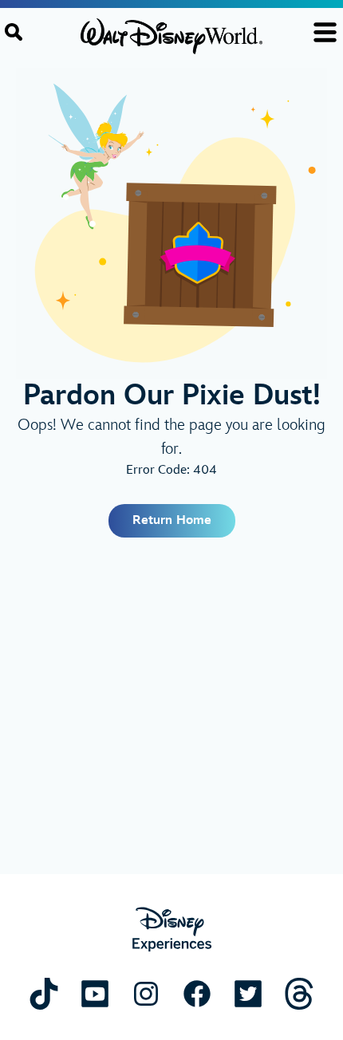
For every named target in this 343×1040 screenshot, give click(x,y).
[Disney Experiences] (172, 929)
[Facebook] (197, 993)
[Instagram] (146, 993)
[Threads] (299, 993)
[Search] (13, 31)
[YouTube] (95, 993)
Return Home (171, 520)
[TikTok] (44, 993)
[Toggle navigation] (325, 32)
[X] (248, 993)
